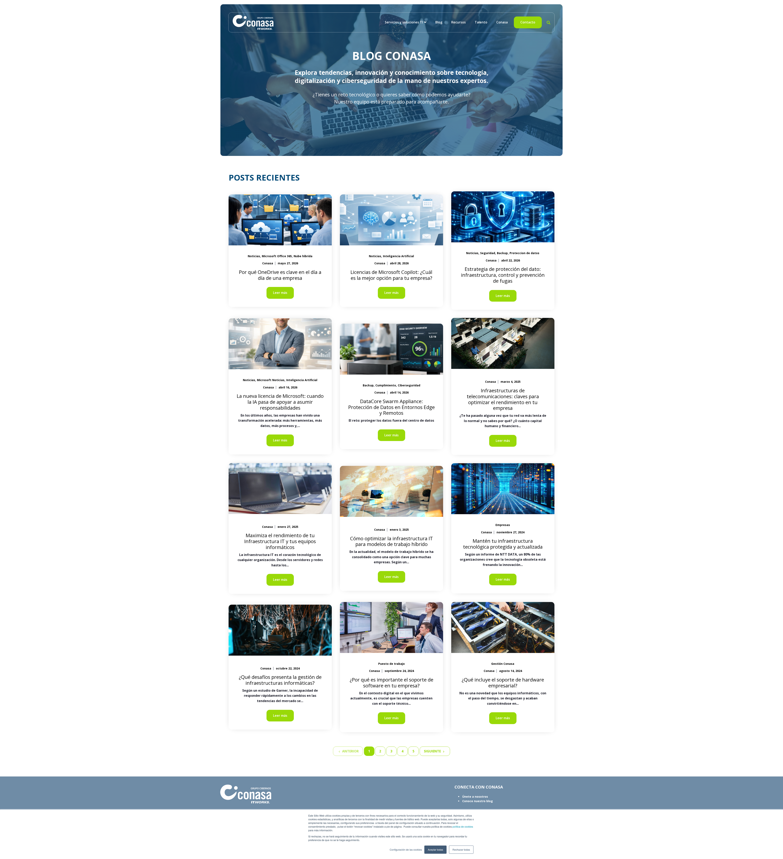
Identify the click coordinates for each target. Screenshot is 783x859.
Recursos (458, 22)
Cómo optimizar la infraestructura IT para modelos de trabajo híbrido (391, 541)
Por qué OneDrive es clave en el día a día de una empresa (280, 275)
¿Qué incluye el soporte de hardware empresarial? (503, 682)
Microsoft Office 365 (277, 256)
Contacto (527, 22)
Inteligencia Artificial (398, 256)
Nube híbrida (303, 256)
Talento (481, 22)
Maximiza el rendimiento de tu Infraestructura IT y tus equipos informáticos (280, 541)
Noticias (254, 256)
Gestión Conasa (502, 664)
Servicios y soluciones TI (404, 22)
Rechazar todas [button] (461, 849)
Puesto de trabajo (391, 664)
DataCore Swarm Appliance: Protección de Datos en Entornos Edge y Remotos (391, 407)
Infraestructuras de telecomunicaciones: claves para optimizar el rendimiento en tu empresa (503, 399)
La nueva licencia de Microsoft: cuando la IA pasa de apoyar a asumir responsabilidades (280, 402)
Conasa (502, 22)
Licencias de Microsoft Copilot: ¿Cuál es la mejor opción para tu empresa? (391, 275)
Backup (502, 253)
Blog (438, 22)
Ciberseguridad (409, 385)
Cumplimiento (385, 385)
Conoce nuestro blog (477, 801)
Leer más (280, 292)
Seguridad (487, 253)
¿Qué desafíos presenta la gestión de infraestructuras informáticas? (280, 680)
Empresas (502, 525)
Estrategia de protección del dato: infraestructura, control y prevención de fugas (503, 275)
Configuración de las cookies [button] (406, 849)
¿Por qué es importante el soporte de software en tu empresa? (391, 682)
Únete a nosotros (475, 796)
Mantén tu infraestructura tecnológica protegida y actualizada (503, 543)
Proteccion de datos (524, 253)
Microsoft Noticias (270, 380)
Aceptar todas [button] (435, 849)
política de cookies (462, 826)
